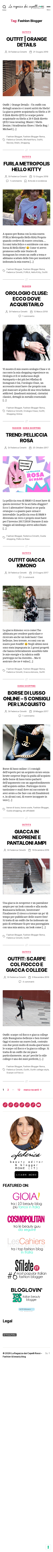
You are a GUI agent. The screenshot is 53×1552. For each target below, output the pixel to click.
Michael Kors (30, 139)
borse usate (26, 807)
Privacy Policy (10, 1335)
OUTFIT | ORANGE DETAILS (26, 42)
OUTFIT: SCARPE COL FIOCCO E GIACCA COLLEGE (26, 964)
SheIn (17, 142)
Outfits (26, 32)
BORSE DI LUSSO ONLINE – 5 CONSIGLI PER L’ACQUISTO (26, 698)
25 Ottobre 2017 (40, 447)
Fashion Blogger (14, 136)
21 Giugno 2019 (40, 52)
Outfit (39, 139)
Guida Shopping (32, 428)
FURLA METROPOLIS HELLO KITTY (26, 166)
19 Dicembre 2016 (40, 850)
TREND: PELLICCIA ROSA (26, 438)
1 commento (16, 181)
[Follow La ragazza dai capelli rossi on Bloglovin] (26, 1310)
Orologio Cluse (31, 411)
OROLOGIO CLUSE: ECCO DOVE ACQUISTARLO (26, 298)
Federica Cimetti (19, 52)
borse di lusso (13, 807)
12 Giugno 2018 (40, 176)
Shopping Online (14, 414)
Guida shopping (14, 810)
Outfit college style (39, 1069)
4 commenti (28, 981)
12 (19, 1089)
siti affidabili (29, 810)
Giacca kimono (31, 672)
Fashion (26, 286)
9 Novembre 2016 (40, 977)
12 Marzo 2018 (41, 311)
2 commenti (28, 577)
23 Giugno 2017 (40, 572)
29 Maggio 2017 (40, 711)
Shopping (25, 142)
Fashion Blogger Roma (34, 136)
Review (10, 142)
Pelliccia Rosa (22, 539)
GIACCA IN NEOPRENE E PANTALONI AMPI (26, 837)
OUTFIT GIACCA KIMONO (26, 563)
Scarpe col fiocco (15, 1072)
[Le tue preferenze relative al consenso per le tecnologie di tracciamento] (48, 1547)
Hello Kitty (36, 272)
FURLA (27, 272)
